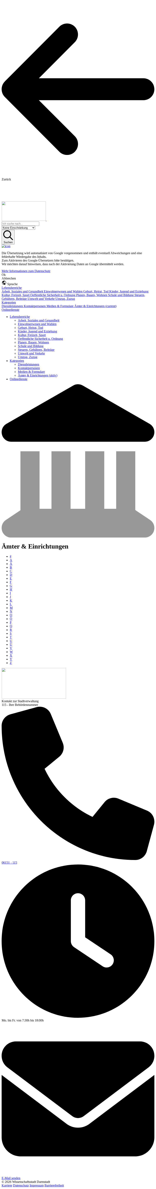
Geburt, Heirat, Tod (96, 291)
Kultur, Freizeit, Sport (16, 295)
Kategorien (9, 302)
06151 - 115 (9, 862)
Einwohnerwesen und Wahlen (63, 291)
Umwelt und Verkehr (41, 298)
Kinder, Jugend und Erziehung (128, 291)
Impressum (37, 1185)
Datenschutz (21, 1185)
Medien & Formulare (60, 306)
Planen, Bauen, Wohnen (92, 295)
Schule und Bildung (121, 295)
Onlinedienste (10, 309)
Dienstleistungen (13, 306)
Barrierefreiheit (54, 1185)
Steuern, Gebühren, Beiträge (36, 349)
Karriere (7, 1185)
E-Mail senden (11, 1178)
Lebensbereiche (12, 287)
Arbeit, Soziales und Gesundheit (23, 291)
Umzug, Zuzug (65, 298)
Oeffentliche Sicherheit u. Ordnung (53, 295)
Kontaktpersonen (35, 306)
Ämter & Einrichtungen (95, 306)
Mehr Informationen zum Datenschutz (26, 271)
